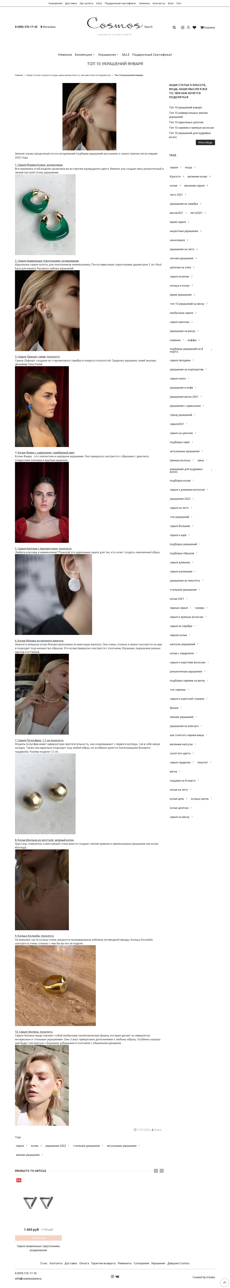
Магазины (49, 26)
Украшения (55, 3)
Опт (179, 3)
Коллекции (83, 54)
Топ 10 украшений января (185, 107)
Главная (19, 75)
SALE (99, 3)
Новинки (144, 3)
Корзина (209, 27)
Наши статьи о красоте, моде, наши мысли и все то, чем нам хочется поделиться (69, 75)
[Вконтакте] (117, 1276)
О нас (43, 1263)
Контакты (159, 3)
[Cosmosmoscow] (115, 25)
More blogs (205, 142)
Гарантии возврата (103, 1263)
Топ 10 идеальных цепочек (186, 122)
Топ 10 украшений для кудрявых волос (190, 135)
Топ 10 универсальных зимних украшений (188, 114)
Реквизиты (125, 1263)
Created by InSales (204, 1277)
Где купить (86, 3)
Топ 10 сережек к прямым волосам (191, 127)
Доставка (71, 3)
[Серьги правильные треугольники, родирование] (38, 1201)
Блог (171, 3)
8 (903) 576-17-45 (26, 26)
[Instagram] (112, 1276)
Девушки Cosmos (178, 1263)
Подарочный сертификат (120, 3)
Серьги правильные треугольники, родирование (38, 1248)
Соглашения (141, 1263)
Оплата (84, 1263)
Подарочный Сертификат (152, 54)
